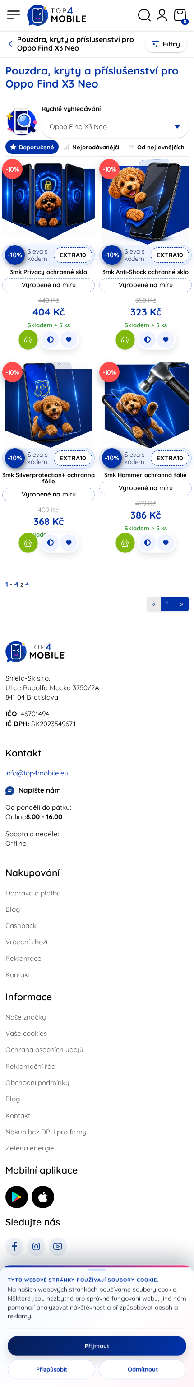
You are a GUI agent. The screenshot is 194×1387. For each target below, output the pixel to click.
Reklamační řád (30, 1066)
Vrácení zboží (26, 941)
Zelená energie (29, 1148)
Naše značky (25, 1017)
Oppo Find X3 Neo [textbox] (78, 126)
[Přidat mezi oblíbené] (68, 339)
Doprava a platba (33, 893)
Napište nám (39, 790)
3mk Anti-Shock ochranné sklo (145, 271)
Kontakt (17, 974)
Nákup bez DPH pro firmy (46, 1131)
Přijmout (97, 1346)
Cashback (21, 925)
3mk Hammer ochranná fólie (145, 474)
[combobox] (115, 127)
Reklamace (23, 958)
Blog (12, 909)
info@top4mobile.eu (37, 773)
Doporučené (36, 147)
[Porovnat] (50, 339)
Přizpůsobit (51, 1369)
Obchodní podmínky (37, 1082)
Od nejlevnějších (161, 147)
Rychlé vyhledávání (71, 109)
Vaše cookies (26, 1033)
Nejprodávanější (95, 147)
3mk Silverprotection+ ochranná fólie (48, 478)
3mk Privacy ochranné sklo (48, 271)
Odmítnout (143, 1369)
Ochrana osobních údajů (44, 1049)
